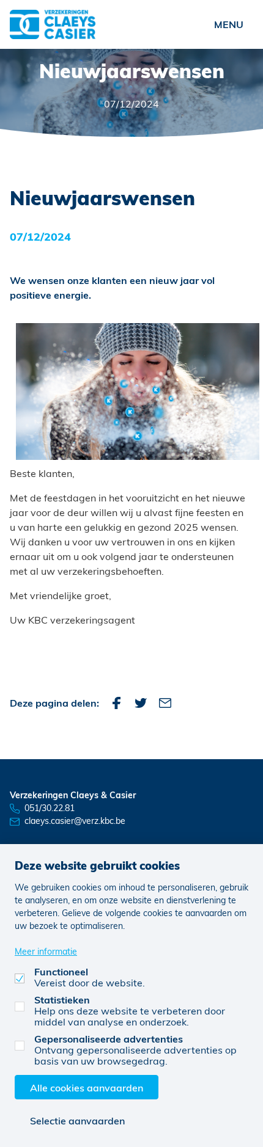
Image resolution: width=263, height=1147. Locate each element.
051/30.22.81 (49, 808)
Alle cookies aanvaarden (86, 1087)
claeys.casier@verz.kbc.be (74, 820)
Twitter (140, 703)
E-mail (165, 703)
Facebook (116, 703)
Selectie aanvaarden (77, 1120)
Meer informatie (46, 951)
